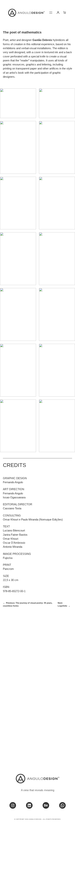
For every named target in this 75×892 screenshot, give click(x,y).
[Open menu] (51, 12)
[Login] (58, 12)
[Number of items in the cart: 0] (64, 12)
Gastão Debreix (42, 40)
